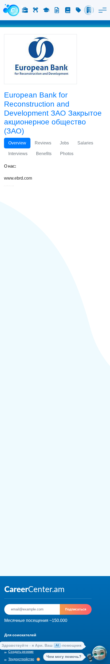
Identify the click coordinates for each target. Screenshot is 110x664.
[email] (32, 609)
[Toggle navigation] (102, 10)
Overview (17, 143)
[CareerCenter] (11, 10)
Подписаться (75, 609)
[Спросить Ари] (99, 653)
